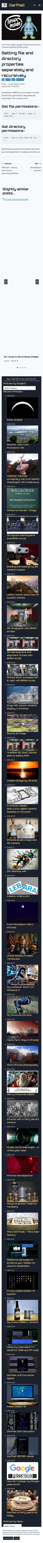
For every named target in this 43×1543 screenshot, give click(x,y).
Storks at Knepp (16, 733)
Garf (5, 84)
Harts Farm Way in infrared (23, 1040)
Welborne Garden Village (21, 510)
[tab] (17, 367)
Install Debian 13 (16, 1406)
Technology (20, 79)
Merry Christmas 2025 (20, 1094)
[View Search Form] (34, 5)
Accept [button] (16, 1538)
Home (13, 45)
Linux (13, 79)
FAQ (3, 79)
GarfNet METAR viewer (20, 1456)
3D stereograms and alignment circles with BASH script (19, 655)
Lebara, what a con (18, 896)
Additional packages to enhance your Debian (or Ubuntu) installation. (21, 1262)
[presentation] (21, 276)
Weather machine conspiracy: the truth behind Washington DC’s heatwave (23, 479)
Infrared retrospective (20, 1175)
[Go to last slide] (6, 281)
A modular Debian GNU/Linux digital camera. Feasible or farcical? (22, 808)
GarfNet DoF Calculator (21, 1431)
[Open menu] (39, 5)
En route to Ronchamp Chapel (21, 356)
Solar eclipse (14, 419)
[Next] (37, 281)
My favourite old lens (19, 1015)
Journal (19, 45)
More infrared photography (22, 1065)
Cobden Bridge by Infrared (22, 780)
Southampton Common (35, 167)
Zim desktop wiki (16, 871)
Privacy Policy (8, 1538)
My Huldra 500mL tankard (22, 1322)
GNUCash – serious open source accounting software (10, 168)
